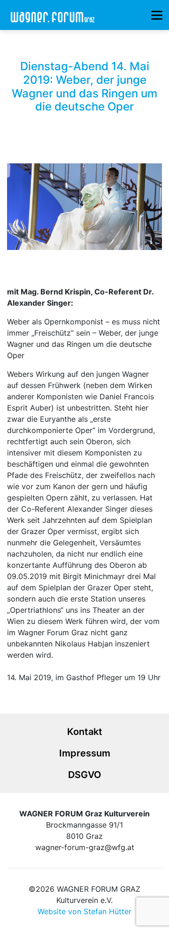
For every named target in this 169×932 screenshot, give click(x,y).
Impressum (84, 753)
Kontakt (84, 731)
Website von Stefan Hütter (84, 911)
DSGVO (84, 774)
